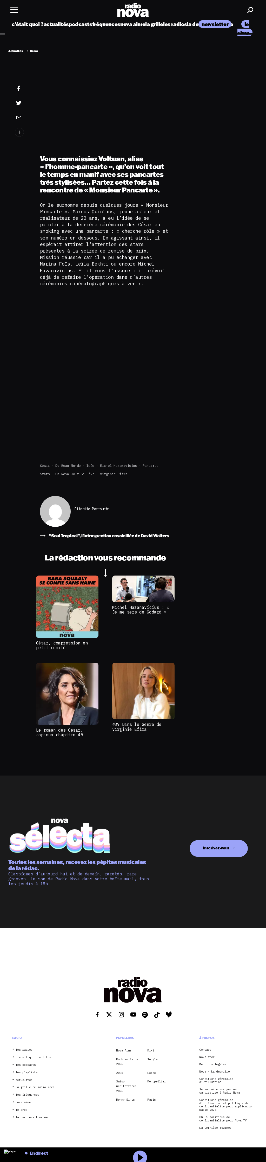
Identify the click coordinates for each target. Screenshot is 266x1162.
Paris (151, 1099)
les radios (175, 24)
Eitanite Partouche (92, 509)
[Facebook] (22, 88)
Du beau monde (68, 465)
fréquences (106, 24)
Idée (90, 465)
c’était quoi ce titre (33, 1057)
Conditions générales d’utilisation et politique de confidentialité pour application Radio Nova (226, 1105)
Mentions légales (212, 1064)
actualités (56, 24)
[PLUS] (22, 132)
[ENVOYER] (22, 117)
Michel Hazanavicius (118, 465)
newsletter (215, 24)
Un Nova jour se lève (74, 474)
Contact (205, 1049)
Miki (150, 1050)
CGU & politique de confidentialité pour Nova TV (223, 1118)
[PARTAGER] (22, 102)
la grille (154, 24)
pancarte (150, 465)
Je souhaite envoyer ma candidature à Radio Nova (219, 1091)
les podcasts (26, 1065)
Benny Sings (125, 1099)
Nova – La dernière (214, 1071)
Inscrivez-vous (216, 847)
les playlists (27, 1072)
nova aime (132, 24)
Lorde (151, 1073)
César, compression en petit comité (62, 645)
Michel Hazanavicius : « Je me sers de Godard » (140, 610)
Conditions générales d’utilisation (216, 1080)
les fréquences (27, 1094)
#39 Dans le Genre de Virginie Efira (137, 727)
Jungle (152, 1059)
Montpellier (156, 1081)
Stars (45, 474)
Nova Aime (123, 1050)
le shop (22, 1110)
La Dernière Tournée (215, 1127)
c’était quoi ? (28, 24)
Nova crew (207, 1057)
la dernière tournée (32, 1117)
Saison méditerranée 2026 (126, 1086)
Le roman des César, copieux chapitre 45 (59, 732)
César (45, 465)
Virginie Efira (113, 474)
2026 (119, 1073)
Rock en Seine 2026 (127, 1061)
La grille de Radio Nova (35, 1087)
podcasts (80, 24)
